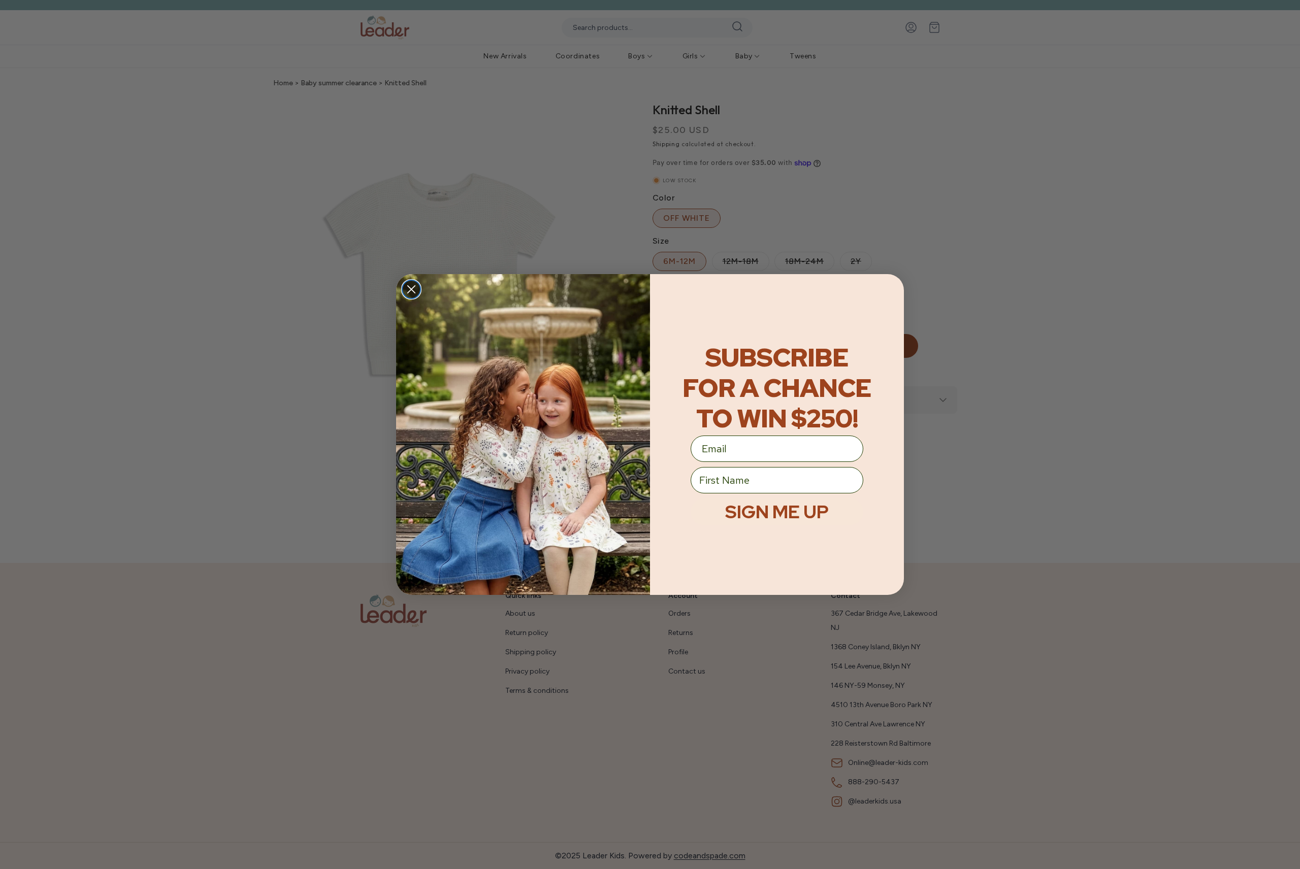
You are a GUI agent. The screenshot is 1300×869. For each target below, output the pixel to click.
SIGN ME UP (777, 511)
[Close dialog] (411, 289)
